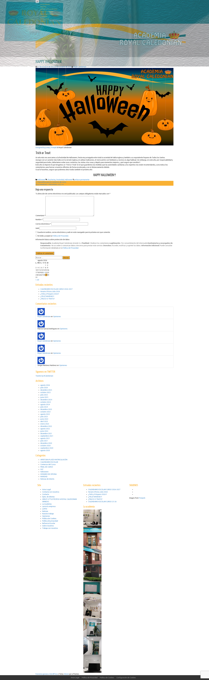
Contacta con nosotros (50, 492)
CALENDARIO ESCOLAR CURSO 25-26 (102, 502)
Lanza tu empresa (49, 506)
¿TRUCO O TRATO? (95, 499)
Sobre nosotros (48, 526)
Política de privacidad (50, 521)
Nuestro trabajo (48, 514)
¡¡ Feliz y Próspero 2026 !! (97, 494)
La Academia (45, 4)
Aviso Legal (44, 19)
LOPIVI (42, 21)
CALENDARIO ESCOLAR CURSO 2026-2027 (104, 489)
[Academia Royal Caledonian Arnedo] (111, 36)
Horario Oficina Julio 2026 (98, 492)
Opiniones (57, 316)
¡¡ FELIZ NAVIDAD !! (95, 497)
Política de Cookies (49, 518)
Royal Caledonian (43, 316)
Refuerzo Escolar (46, 14)
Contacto (43, 16)
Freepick (142, 498)
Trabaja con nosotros (50, 528)
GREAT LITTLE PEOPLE (48, 9)
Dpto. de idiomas (46, 12)
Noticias (43, 7)
